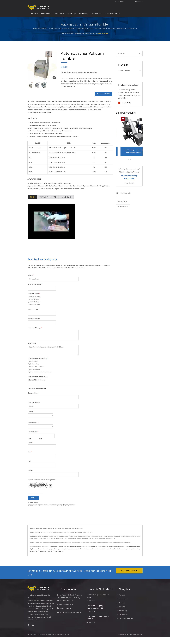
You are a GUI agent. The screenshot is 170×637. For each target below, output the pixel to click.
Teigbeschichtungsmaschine (57, 549)
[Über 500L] (44, 85)
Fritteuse (73, 549)
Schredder (100, 546)
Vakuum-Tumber (123, 201)
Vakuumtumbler (103, 33)
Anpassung (71, 13)
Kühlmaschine (135, 549)
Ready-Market (138, 634)
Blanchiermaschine (121, 549)
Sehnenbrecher (33, 551)
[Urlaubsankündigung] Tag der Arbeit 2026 (97, 617)
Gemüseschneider (92, 546)
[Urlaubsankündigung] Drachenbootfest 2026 (94, 607)
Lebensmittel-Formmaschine (132, 546)
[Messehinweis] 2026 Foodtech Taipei (97, 596)
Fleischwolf (55, 546)
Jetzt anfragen (104, 94)
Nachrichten (97, 13)
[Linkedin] (33, 625)
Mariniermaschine (123, 206)
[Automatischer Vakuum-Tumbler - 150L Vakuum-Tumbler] (54, 77)
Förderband (41, 551)
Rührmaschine (62, 546)
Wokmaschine (76, 546)
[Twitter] (30, 625)
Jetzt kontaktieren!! (129, 570)
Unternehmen (46, 13)
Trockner (129, 549)
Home (64, 33)
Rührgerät (69, 546)
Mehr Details (129, 183)
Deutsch (140, 1)
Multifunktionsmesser (118, 546)
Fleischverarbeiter (91, 33)
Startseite (34, 13)
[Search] (140, 53)
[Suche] (115, 1)
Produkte (59, 13)
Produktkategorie (79, 33)
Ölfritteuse (68, 549)
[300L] (37, 85)
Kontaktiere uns (59, 551)
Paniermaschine (45, 549)
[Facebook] (28, 625)
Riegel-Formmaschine (35, 549)
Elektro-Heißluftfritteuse (101, 549)
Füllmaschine (83, 546)
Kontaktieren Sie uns (112, 13)
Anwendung (83, 13)
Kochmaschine (112, 549)
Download (126, 103)
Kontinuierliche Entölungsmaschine (85, 549)
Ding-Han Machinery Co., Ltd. (48, 634)
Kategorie (70, 33)
